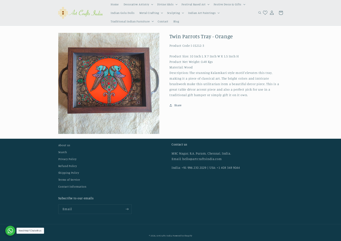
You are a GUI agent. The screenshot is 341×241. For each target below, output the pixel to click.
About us (64, 145)
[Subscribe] (127, 209)
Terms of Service (69, 179)
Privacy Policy (67, 159)
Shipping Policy (68, 172)
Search (62, 152)
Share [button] (178, 105)
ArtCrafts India (164, 235)
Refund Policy (67, 166)
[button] (138, 4)
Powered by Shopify (182, 235)
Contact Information (72, 186)
